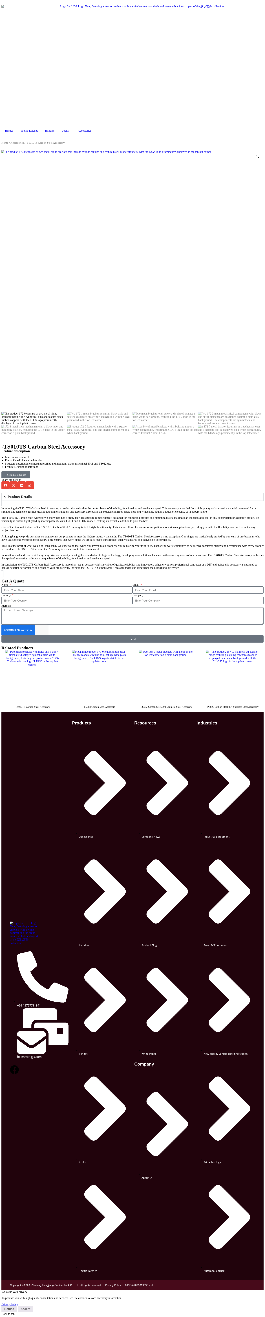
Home (4, 142)
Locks (65, 130)
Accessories (84, 130)
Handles (49, 130)
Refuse (9, 1309)
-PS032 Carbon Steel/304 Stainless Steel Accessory (166, 707)
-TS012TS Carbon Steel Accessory (32, 707)
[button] (257, 156)
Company (138, 595)
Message (6, 605)
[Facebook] (14, 1069)
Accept (25, 1309)
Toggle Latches (29, 130)
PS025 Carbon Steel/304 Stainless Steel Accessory (233, 707)
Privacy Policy (113, 1285)
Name (5, 584)
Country (6, 595)
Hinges (9, 130)
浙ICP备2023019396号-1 (139, 1285)
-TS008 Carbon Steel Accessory (99, 707)
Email (136, 584)
